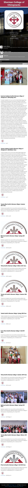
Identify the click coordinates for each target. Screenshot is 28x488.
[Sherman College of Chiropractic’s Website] (23, 64)
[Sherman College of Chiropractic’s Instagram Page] (27, 64)
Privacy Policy (16, 486)
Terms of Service (8, 486)
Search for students (4, 59)
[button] (14, 106)
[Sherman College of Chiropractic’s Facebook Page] (24, 64)
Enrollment (3, 143)
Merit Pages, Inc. (12, 485)
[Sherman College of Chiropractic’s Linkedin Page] (26, 64)
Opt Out (21, 486)
